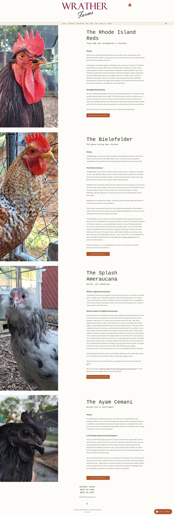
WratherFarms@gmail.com (87, 497)
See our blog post (128, 237)
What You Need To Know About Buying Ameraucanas (118, 369)
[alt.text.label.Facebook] (166, 23)
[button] (129, 4)
